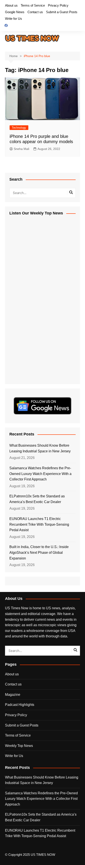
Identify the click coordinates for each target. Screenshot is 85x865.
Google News (14, 12)
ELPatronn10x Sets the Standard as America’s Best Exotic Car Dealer (37, 499)
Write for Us (13, 18)
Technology (19, 127)
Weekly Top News (19, 746)
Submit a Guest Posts (61, 12)
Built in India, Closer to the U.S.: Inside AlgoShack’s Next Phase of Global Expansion (39, 552)
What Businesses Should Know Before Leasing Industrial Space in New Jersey (40, 448)
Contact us (35, 12)
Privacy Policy (58, 5)
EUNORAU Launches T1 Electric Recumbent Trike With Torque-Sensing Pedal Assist (39, 524)
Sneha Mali (21, 149)
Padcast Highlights (19, 705)
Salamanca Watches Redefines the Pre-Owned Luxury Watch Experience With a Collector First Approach (40, 473)
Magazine (12, 694)
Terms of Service (33, 5)
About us (11, 5)
